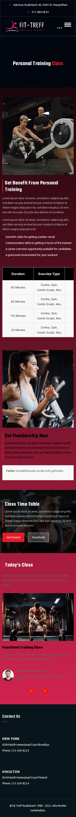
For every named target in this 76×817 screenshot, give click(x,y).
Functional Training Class (22, 647)
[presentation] (31, 691)
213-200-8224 (20, 750)
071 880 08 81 (40, 12)
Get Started (13, 537)
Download (38, 537)
